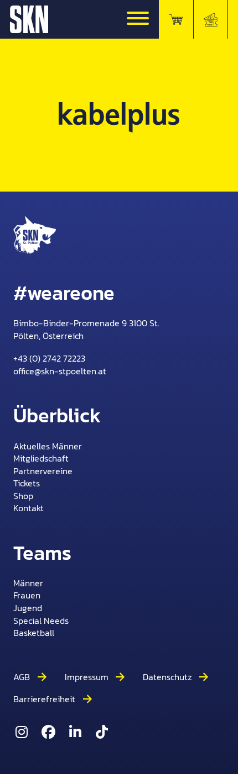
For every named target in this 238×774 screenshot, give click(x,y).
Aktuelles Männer (47, 446)
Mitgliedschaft (41, 458)
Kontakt (28, 508)
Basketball (33, 633)
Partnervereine (43, 471)
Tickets (26, 483)
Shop (23, 496)
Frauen (26, 595)
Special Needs (41, 620)
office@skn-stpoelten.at (59, 371)
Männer (28, 583)
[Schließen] (138, 19)
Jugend (27, 608)
